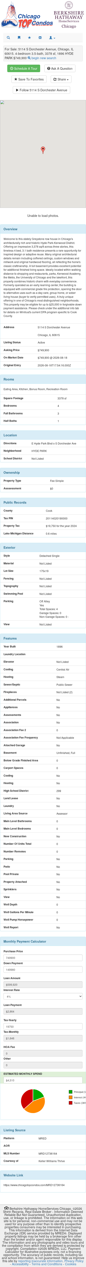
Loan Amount (12, 978)
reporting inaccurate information (40, 1261)
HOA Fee (9, 1047)
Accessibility (20, 1264)
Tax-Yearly (10, 1020)
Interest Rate (12, 990)
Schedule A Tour (25, 68)
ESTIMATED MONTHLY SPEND (23, 1074)
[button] (52, 37)
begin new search (44, 58)
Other (7, 1058)
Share (62, 79)
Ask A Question (61, 68)
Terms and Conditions (47, 1264)
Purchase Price (13, 951)
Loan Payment (13, 1005)
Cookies (70, 1264)
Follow (43, 90)
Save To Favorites (30, 79)
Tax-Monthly (11, 1032)
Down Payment (13, 963)
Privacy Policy (74, 1261)
